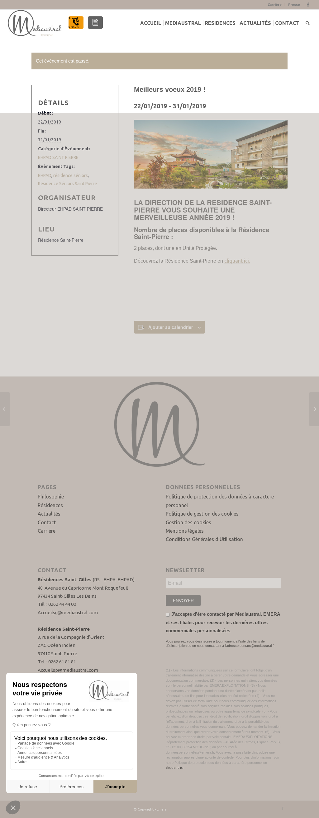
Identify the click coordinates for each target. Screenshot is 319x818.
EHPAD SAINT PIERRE (58, 157)
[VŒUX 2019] (5, 409)
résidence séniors (70, 175)
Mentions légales (185, 531)
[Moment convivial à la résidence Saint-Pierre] (314, 409)
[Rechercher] (307, 23)
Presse (294, 5)
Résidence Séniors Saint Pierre (67, 183)
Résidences (50, 505)
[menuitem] (152, 23)
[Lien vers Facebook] (308, 4)
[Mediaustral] (35, 23)
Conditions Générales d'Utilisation (204, 539)
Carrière (275, 5)
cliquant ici (174, 767)
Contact (47, 522)
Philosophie (51, 496)
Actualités (49, 514)
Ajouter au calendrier (170, 327)
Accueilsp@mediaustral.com (68, 670)
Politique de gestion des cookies (202, 514)
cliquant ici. (237, 261)
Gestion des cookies (188, 522)
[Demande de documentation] (95, 22)
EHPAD (44, 175)
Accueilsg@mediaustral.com (68, 612)
